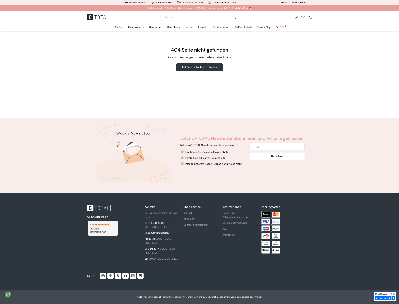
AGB (224, 228)
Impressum (228, 234)
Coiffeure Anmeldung (195, 224)
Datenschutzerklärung (235, 223)
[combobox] (199, 17)
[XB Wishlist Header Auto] (303, 17)
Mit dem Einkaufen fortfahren (199, 67)
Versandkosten (190, 296)
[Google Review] (102, 222)
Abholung (188, 218)
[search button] (234, 17)
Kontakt (187, 213)
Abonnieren (277, 156)
